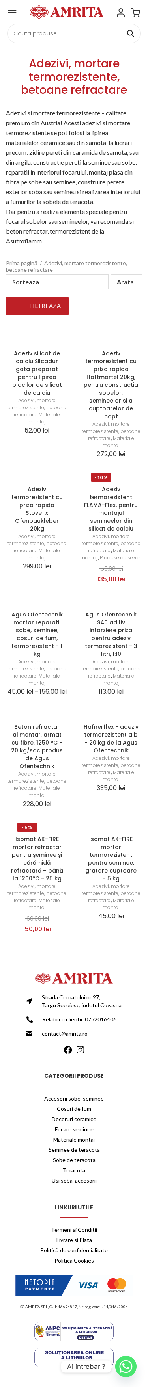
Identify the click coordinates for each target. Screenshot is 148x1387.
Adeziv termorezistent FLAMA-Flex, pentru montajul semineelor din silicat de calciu (111, 509)
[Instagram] (80, 1049)
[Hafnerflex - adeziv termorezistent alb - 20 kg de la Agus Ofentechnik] (111, 711)
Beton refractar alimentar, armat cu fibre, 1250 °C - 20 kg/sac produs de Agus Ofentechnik (37, 746)
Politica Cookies (74, 1260)
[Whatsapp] (126, 1366)
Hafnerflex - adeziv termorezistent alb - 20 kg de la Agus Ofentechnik (111, 738)
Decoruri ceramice (74, 1119)
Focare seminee (74, 1129)
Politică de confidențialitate (74, 1250)
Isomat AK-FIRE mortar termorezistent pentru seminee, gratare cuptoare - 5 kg (111, 858)
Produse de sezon (121, 557)
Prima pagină (21, 263)
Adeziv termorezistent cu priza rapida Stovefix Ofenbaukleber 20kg (37, 509)
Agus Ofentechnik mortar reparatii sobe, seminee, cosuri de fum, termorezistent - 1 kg (37, 634)
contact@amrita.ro (65, 1033)
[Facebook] (68, 1049)
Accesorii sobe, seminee (74, 1098)
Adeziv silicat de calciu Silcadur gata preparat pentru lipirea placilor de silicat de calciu (37, 373)
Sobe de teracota (74, 1160)
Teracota (74, 1170)
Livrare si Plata (74, 1240)
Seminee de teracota (74, 1149)
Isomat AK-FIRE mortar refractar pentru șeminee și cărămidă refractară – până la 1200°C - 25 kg (37, 858)
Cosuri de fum (74, 1108)
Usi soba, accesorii (74, 1180)
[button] (126, 281)
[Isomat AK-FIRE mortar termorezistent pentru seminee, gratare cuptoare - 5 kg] (111, 823)
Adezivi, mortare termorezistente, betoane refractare (36, 407)
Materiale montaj (44, 418)
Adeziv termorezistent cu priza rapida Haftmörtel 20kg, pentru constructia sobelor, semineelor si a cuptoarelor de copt (111, 384)
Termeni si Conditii (74, 1229)
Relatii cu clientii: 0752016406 (79, 1019)
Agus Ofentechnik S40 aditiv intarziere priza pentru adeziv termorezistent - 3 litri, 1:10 (111, 634)
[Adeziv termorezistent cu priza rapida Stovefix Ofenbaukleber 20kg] (37, 473)
